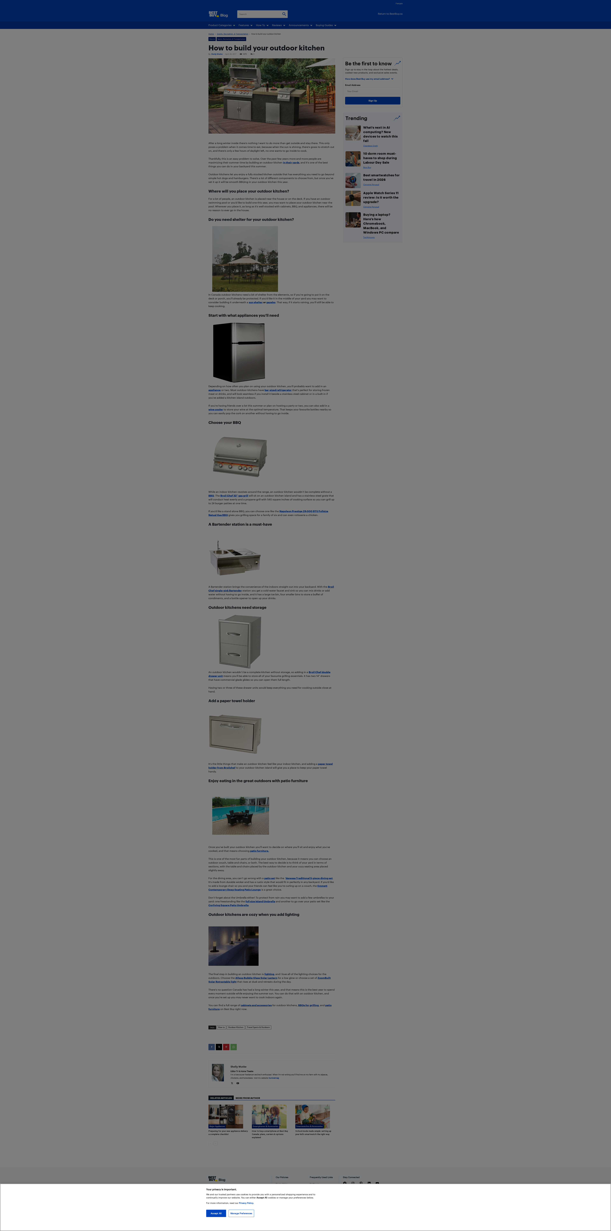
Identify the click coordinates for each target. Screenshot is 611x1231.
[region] (305, 1207)
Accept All (216, 1213)
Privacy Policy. (246, 1203)
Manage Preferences (241, 1213)
